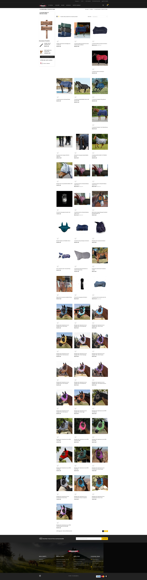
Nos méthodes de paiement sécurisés (81, 565)
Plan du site (76, 568)
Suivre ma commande (60, 565)
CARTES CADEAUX (77, 5)
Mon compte (41, 561)
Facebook (40, 576)
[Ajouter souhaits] (57, 28)
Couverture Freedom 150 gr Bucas (99, 99)
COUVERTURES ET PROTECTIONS (44, 13)
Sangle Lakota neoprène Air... (47, 44)
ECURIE (62, 5)
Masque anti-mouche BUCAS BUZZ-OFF (64, 183)
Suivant (107, 531)
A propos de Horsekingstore (79, 559)
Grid (57, 16)
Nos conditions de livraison (79, 563)
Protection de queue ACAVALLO (80, 297)
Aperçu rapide (57, 23)
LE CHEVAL (50, 5)
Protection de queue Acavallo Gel (63, 212)
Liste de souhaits (59, 566)
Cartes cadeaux (46, 63)
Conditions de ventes (78, 561)
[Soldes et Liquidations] (47, 29)
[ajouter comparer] (57, 25)
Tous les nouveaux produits (47, 56)
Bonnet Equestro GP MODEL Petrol (63, 240)
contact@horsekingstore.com (98, 566)
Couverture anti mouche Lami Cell (99, 297)
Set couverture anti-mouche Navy (63, 268)
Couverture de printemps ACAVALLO (81, 240)
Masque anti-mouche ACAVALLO (98, 240)
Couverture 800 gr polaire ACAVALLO (99, 43)
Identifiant (41, 559)
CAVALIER (57, 5)
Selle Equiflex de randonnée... (47, 51)
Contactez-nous (59, 563)
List (59, 16)
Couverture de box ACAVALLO (98, 71)
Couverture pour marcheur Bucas (63, 99)
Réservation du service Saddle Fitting (64, 297)
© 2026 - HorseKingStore (73, 575)
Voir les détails (57, 21)
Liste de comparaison (60, 568)
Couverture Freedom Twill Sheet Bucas (100, 127)
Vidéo (75, 566)
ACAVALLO (68, 5)
